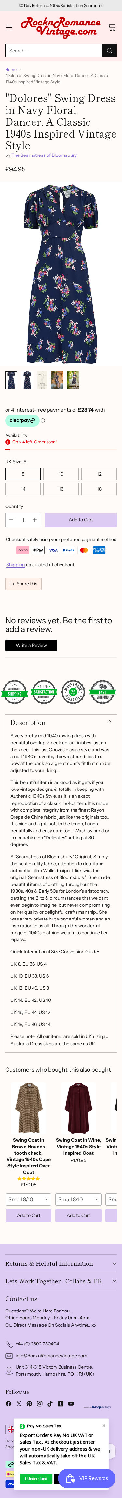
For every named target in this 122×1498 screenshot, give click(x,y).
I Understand (36, 1478)
